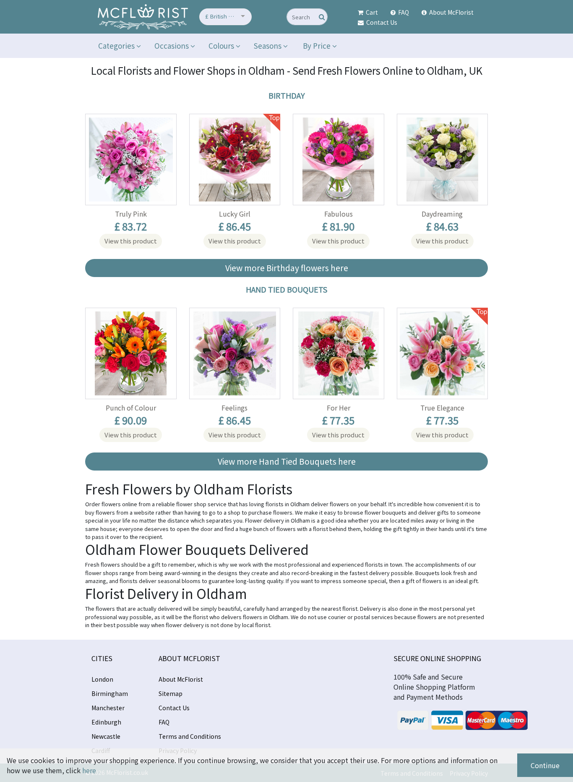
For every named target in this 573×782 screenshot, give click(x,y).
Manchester (108, 708)
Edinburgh (106, 722)
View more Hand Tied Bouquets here (287, 461)
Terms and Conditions (190, 736)
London (102, 679)
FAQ (403, 12)
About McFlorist (451, 12)
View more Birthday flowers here (286, 268)
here (89, 770)
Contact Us (381, 22)
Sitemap (170, 693)
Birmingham (109, 693)
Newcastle (105, 736)
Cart (371, 12)
